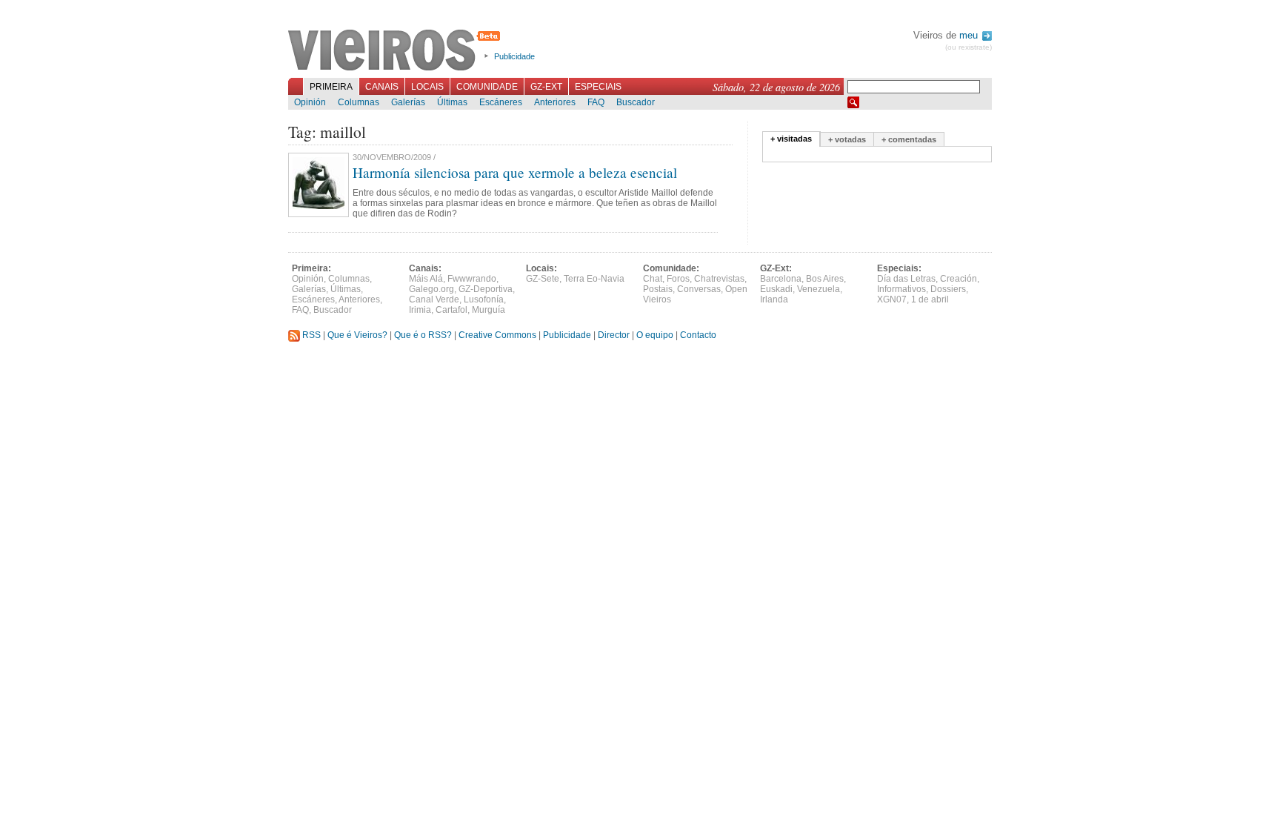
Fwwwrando (471, 279)
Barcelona (780, 279)
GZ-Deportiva (486, 289)
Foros (678, 279)
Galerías (408, 102)
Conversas (699, 289)
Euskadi (776, 289)
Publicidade (514, 56)
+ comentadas (908, 139)
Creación (958, 279)
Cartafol (451, 310)
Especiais (598, 87)
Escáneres (500, 102)
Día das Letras (906, 279)
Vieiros (396, 51)
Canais (382, 87)
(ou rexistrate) (968, 47)
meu (970, 35)
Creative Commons (497, 335)
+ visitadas (791, 138)
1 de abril (930, 299)
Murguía (488, 310)
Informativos (901, 289)
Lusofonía (484, 299)
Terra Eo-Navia (594, 279)
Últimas (452, 102)
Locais (427, 87)
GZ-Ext (546, 87)
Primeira (331, 87)
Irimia (420, 310)
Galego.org (431, 289)
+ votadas (847, 139)
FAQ (595, 102)
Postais (658, 289)
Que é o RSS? (423, 335)
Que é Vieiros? (357, 335)
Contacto (698, 335)
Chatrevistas (719, 279)
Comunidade (487, 87)
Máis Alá (426, 279)
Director (614, 335)
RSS (310, 335)
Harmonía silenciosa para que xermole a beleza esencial (515, 172)
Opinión (310, 102)
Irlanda (774, 299)
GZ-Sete (542, 279)
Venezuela (818, 289)
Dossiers (948, 289)
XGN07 (892, 299)
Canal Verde (434, 299)
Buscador (635, 102)
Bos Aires (825, 279)
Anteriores (555, 102)
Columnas (358, 102)
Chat (652, 279)
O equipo (654, 335)
